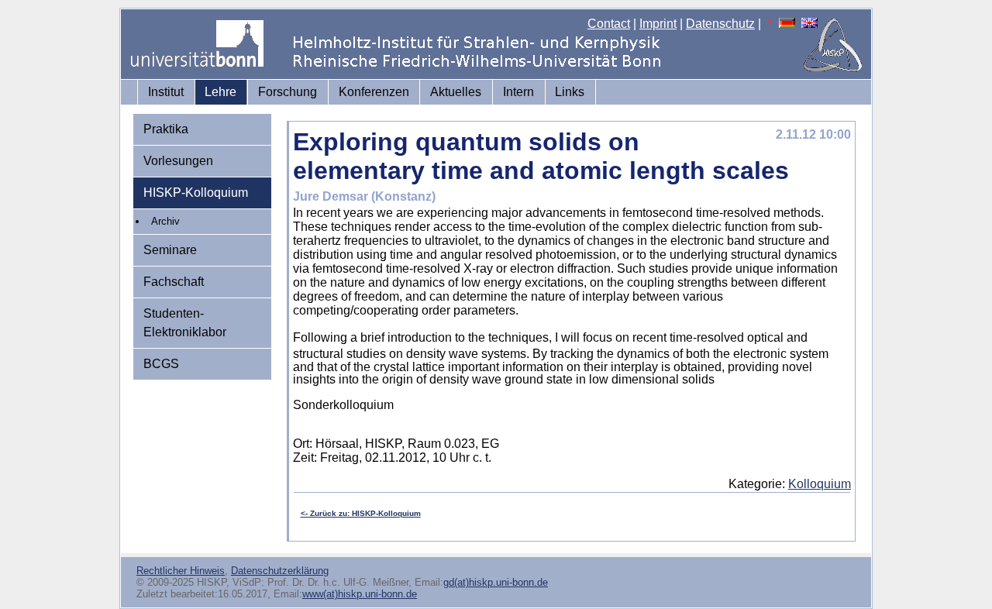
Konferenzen (374, 91)
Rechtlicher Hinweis (180, 570)
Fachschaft (173, 281)
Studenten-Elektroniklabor (184, 323)
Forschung (287, 91)
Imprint (658, 23)
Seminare (170, 249)
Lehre (220, 91)
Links (569, 91)
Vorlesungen (178, 160)
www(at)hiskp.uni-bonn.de (359, 594)
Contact (608, 23)
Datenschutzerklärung (280, 570)
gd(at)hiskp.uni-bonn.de (495, 582)
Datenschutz (720, 23)
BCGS (161, 363)
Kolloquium (819, 483)
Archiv (165, 221)
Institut (166, 91)
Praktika (165, 129)
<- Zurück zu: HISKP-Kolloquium (361, 513)
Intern (518, 91)
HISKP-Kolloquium (195, 192)
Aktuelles (455, 91)
